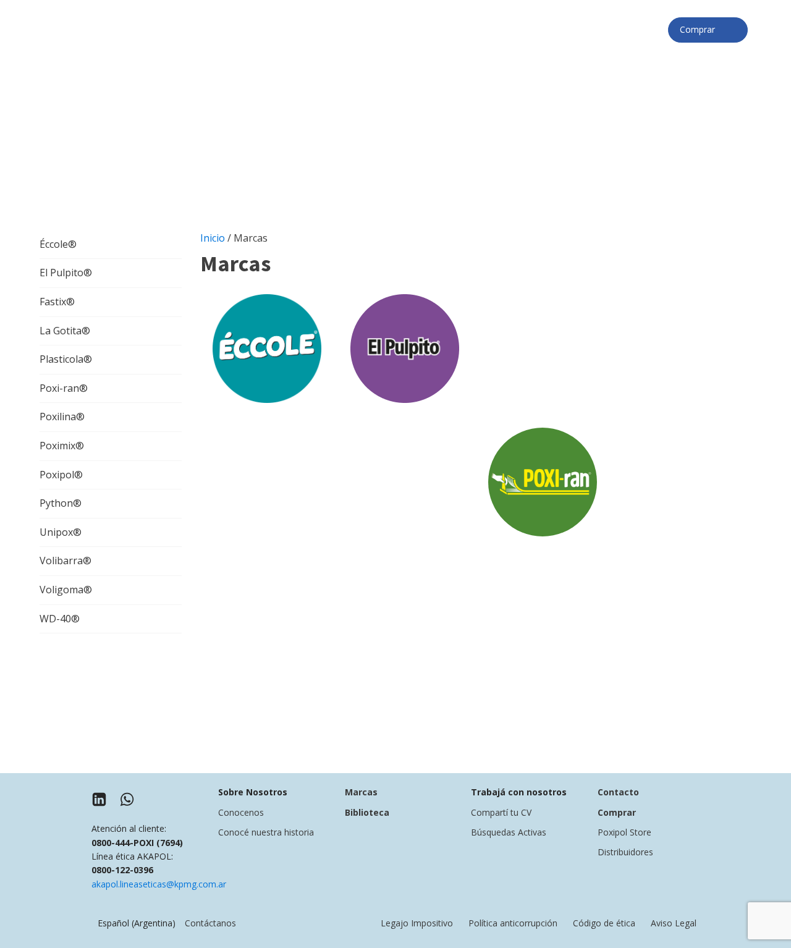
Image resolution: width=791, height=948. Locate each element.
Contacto (618, 792)
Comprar (701, 29)
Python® (61, 503)
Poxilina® (62, 416)
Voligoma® (66, 589)
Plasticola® (66, 359)
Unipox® (61, 532)
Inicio (212, 238)
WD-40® (60, 618)
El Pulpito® (66, 272)
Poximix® (62, 445)
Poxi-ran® (64, 388)
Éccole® (58, 244)
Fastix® (57, 301)
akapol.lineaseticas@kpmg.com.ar (158, 884)
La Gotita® (65, 330)
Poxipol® (61, 474)
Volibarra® (65, 560)
